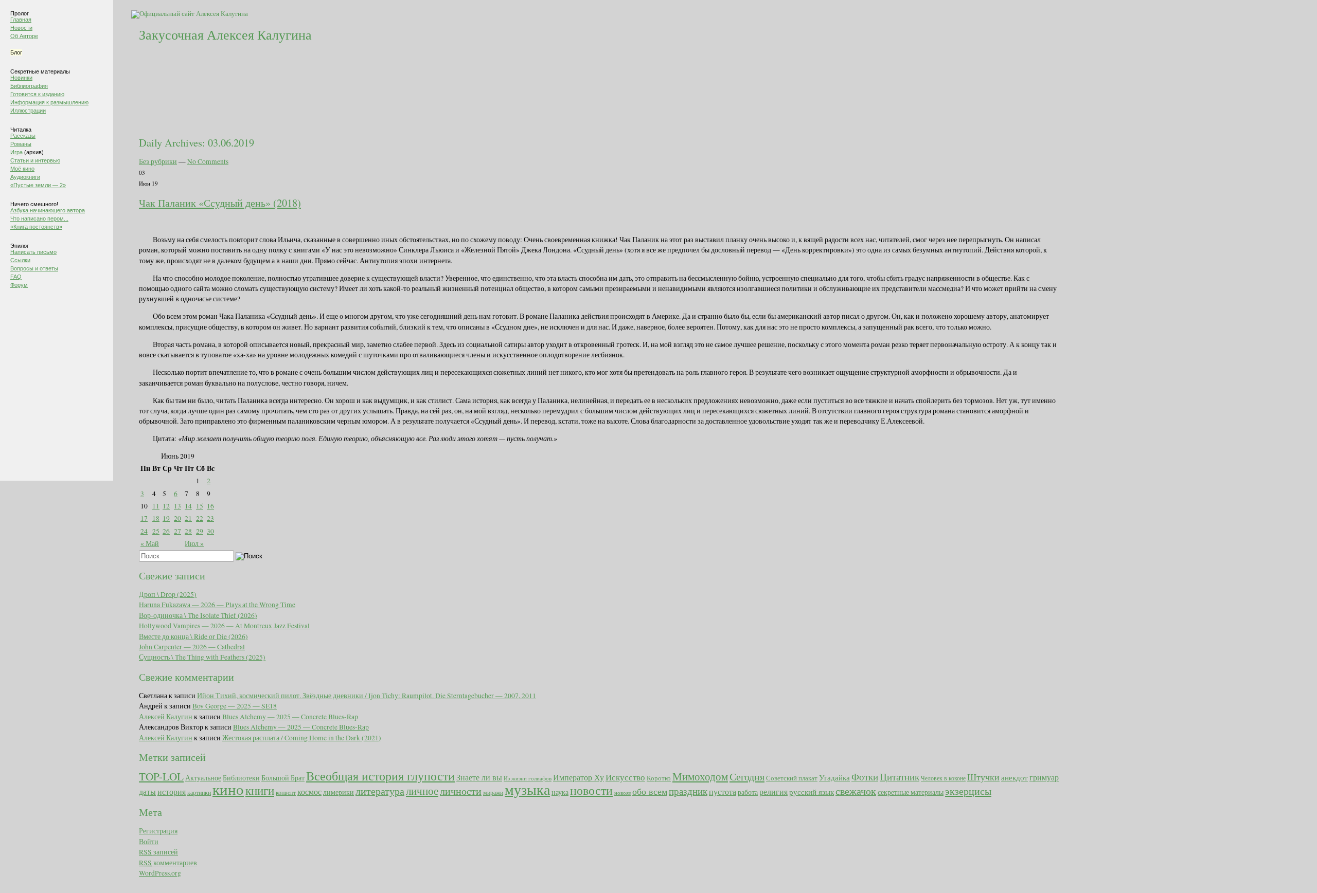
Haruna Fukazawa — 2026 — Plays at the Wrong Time (217, 604)
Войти (148, 841)
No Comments (207, 161)
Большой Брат (283, 777)
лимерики (338, 792)
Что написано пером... (39, 218)
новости (591, 789)
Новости (21, 28)
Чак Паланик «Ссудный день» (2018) (220, 202)
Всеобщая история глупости (380, 776)
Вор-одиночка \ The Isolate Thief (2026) (198, 615)
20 (177, 518)
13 (177, 506)
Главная (20, 19)
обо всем (649, 791)
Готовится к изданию (37, 94)
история (171, 791)
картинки (199, 792)
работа (748, 792)
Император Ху (578, 777)
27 (177, 531)
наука (559, 792)
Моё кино (22, 169)
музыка (527, 789)
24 (144, 531)
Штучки (983, 777)
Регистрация (158, 830)
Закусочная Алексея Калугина (225, 34)
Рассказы (22, 136)
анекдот (1014, 777)
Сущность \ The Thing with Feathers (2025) (202, 657)
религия (773, 791)
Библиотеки (241, 777)
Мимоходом (700, 776)
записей (158, 851)
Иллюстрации (28, 110)
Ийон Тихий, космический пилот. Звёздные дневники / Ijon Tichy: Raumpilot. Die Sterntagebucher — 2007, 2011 (366, 695)
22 (199, 518)
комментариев (168, 862)
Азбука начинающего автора (47, 210)
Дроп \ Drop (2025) (168, 594)
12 (166, 506)
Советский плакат (791, 778)
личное (422, 790)
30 (210, 531)
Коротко (659, 777)
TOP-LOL (161, 776)
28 (188, 531)
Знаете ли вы (479, 777)
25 (155, 531)
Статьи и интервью (35, 160)
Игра (16, 152)
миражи (493, 792)
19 (166, 518)
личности (461, 791)
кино (228, 789)
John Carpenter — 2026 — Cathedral (192, 646)
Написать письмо (33, 252)
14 (188, 506)
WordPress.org (160, 873)
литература (379, 791)
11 (155, 506)
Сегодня (746, 776)
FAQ (16, 277)
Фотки (864, 776)
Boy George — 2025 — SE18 (234, 705)
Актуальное (203, 777)
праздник (688, 790)
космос (309, 792)
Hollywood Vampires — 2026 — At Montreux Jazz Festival (224, 625)
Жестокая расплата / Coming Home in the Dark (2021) (301, 737)
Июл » (194, 543)
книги (259, 790)
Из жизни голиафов (527, 778)
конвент (286, 792)
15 (199, 506)
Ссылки (20, 260)
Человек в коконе (943, 778)
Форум (19, 285)
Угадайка (834, 777)
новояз (622, 792)
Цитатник (899, 776)
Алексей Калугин (165, 716)
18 (155, 518)
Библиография (29, 86)
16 (210, 506)
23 (210, 518)
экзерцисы (968, 791)
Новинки (21, 78)
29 (199, 531)
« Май (149, 543)
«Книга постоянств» (36, 227)
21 (188, 518)
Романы (20, 144)
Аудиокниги (25, 177)
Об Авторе (24, 36)
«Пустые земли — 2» (38, 185)
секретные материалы (911, 792)
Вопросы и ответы (34, 268)
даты (147, 791)
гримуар (1044, 777)
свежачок (855, 790)
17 (144, 518)
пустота (722, 791)
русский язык (811, 792)
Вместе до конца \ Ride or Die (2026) (193, 636)
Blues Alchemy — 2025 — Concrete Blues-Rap (290, 716)
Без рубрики (158, 161)
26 (166, 531)
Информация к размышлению (49, 102)
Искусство (625, 777)
